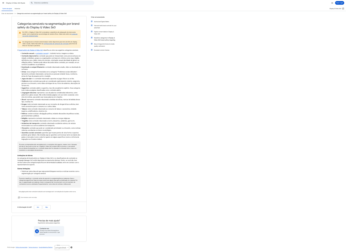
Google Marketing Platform (46, 247)
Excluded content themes (101, 50)
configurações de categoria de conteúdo (56, 44)
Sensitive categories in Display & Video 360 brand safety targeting (104, 39)
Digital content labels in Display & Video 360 (104, 33)
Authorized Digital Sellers (101, 21)
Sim (38, 207)
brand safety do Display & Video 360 (31, 50)
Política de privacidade (21, 247)
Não (46, 207)
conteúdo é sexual (42, 53)
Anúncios (17, 8)
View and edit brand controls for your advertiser (105, 27)
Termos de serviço (33, 247)
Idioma (58, 245)
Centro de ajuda (7, 8)
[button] (3, 3)
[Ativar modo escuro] (71, 247)
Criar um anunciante (98, 17)
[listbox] (62, 247)
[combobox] (64, 3)
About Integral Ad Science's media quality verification (104, 45)
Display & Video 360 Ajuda (15, 3)
